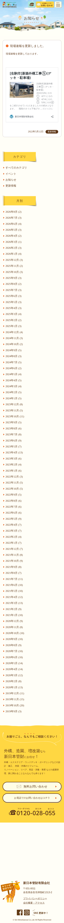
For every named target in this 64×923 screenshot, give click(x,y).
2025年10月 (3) (14, 272)
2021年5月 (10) (14, 590)
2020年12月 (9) (14, 621)
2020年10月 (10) (15, 633)
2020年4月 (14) (14, 669)
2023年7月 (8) (13, 434)
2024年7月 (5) (13, 362)
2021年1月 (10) (14, 615)
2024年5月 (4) (13, 374)
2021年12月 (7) (14, 548)
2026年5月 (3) (13, 229)
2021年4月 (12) (14, 597)
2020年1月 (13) (14, 687)
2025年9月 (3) (13, 277)
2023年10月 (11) (15, 416)
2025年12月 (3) (14, 259)
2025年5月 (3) (13, 302)
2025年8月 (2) (13, 283)
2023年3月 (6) (13, 458)
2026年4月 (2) (13, 235)
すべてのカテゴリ (16, 167)
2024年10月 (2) (14, 344)
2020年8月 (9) (13, 645)
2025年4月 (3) (13, 308)
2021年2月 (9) (13, 609)
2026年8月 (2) (13, 211)
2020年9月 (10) (14, 639)
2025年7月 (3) (13, 290)
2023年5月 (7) (13, 446)
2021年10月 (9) (14, 560)
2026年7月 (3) (13, 217)
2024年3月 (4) (13, 386)
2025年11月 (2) (14, 265)
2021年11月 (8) (14, 554)
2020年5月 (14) (14, 663)
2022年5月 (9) (13, 518)
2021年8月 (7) (13, 572)
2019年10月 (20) (15, 705)
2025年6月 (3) (13, 296)
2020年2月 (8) (13, 681)
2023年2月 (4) (13, 464)
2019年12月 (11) (15, 693)
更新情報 (11, 185)
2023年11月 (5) (14, 410)
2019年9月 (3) (13, 711)
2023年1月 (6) (13, 470)
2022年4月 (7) (13, 524)
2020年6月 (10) (14, 657)
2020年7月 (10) (14, 651)
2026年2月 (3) (13, 247)
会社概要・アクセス (34, 903)
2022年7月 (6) (13, 506)
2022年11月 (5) (14, 482)
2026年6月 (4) (13, 223)
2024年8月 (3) (13, 356)
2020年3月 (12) (14, 675)
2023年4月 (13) (14, 452)
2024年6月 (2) (13, 368)
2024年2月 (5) (13, 392)
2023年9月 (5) (13, 422)
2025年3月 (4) (13, 314)
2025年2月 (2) (13, 320)
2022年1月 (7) (13, 542)
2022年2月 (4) (13, 536)
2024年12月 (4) (14, 332)
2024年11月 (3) (14, 338)
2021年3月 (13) (14, 603)
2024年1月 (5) (13, 398)
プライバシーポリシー (35, 898)
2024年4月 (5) (13, 380)
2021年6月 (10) (14, 584)
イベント (11, 173)
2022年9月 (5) (13, 494)
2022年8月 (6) (13, 500)
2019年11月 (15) (15, 699)
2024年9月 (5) (13, 350)
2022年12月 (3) (14, 476)
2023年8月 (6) (13, 428)
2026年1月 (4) (13, 253)
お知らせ (11, 179)
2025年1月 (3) (13, 326)
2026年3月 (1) (13, 241)
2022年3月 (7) (13, 530)
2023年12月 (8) (14, 404)
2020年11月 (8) (14, 627)
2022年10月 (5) (14, 488)
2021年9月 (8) (13, 566)
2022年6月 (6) (13, 512)
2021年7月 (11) (14, 579)
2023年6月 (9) (13, 440)
